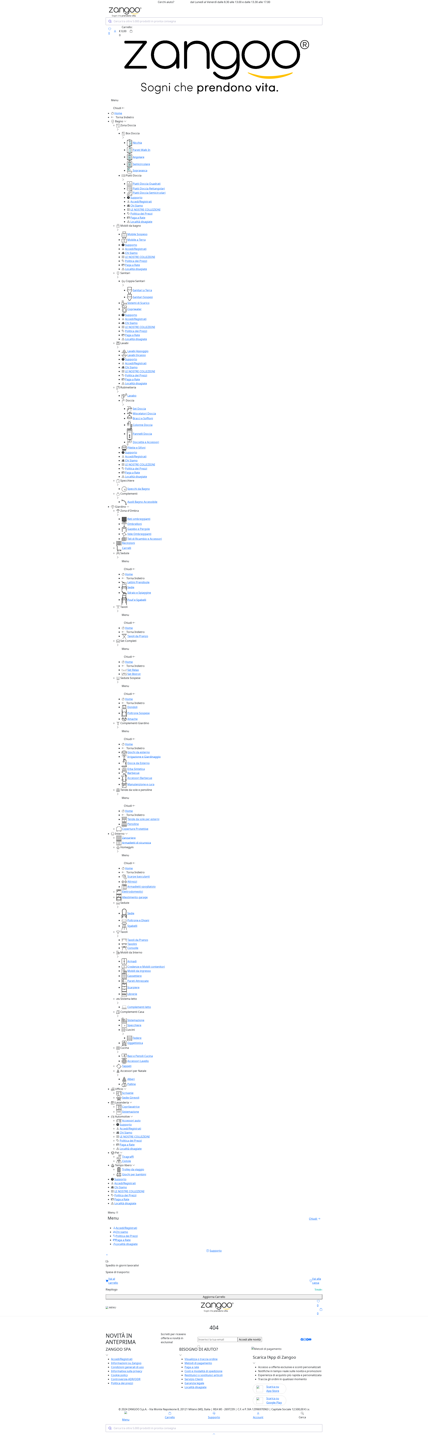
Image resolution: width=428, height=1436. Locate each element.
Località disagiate (141, 221)
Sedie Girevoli (130, 1097)
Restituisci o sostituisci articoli (204, 1375)
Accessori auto (131, 1120)
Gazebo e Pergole (138, 529)
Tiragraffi (128, 1157)
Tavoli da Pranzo (137, 636)
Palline (131, 1084)
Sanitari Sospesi (143, 297)
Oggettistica (135, 1043)
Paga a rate (192, 1367)
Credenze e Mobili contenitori (146, 966)
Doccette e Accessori (146, 442)
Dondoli (132, 707)
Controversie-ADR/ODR (125, 1379)
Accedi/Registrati (141, 201)
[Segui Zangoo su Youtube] (310, 1339)
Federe (137, 1038)
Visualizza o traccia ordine (201, 1359)
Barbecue (133, 773)
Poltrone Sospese (138, 713)
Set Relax (133, 670)
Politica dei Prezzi (141, 213)
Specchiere (134, 1025)
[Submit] (110, 21)
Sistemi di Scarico (138, 303)
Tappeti (126, 1066)
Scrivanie (127, 1093)
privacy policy (252, 1346)
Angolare (138, 157)
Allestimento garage (135, 897)
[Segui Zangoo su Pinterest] (307, 1339)
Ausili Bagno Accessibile (142, 502)
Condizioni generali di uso (127, 1367)
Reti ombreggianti (138, 519)
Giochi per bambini (134, 1174)
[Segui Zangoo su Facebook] (302, 1339)
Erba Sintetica (136, 769)
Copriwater (134, 309)
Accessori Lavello (138, 1061)
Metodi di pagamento (198, 1363)
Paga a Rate (137, 217)
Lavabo (131, 395)
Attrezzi (132, 882)
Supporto (136, 197)
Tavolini (132, 944)
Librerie (132, 994)
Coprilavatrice (131, 1106)
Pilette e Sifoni (136, 447)
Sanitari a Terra (142, 290)
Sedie (130, 587)
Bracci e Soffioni (143, 418)
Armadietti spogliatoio (141, 887)
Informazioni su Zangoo (126, 1363)
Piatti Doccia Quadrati (146, 184)
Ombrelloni (134, 524)
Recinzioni (128, 543)
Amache (132, 719)
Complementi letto (139, 1007)
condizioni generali (226, 1346)
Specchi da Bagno (138, 489)
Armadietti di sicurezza (136, 842)
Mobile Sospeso (137, 234)
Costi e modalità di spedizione (203, 1371)
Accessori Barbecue (139, 778)
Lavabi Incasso (136, 355)
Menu (112, 1212)
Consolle (132, 948)
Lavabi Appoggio (137, 351)
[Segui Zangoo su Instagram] (304, 1339)
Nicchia (137, 143)
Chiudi (117, 108)
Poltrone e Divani (138, 920)
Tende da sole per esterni (143, 819)
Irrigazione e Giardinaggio (144, 756)
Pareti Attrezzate (138, 981)
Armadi (132, 961)
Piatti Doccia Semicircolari (149, 193)
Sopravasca (140, 170)
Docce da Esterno (138, 763)
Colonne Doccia (142, 425)
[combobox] (214, 21)
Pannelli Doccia (142, 434)
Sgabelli (132, 926)
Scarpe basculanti (138, 876)
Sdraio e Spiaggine (139, 592)
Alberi (131, 1079)
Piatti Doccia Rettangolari (149, 188)
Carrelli (126, 548)
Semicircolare (141, 164)
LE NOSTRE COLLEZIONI (145, 209)
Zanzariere (129, 838)
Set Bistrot (134, 674)
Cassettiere (134, 976)
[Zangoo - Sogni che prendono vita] (216, 1307)
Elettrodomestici (132, 892)
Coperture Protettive (135, 829)
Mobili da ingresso (139, 971)
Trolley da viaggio (133, 1169)
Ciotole (126, 1161)
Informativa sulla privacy (126, 1371)
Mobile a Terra (136, 240)
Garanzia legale (194, 1383)
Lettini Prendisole (138, 582)
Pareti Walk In (141, 150)
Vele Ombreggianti (139, 534)
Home (118, 113)
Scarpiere (133, 987)
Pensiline (133, 824)
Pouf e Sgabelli (136, 599)
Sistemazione (135, 1020)
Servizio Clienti (194, 1379)
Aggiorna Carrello (214, 1297)
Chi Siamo (136, 205)
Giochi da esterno (138, 752)
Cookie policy (119, 1375)
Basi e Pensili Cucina (140, 1056)
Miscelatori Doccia (144, 413)
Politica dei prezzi (122, 1383)
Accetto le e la (231, 1346)
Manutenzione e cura (140, 784)
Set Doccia (139, 408)
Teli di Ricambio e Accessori (144, 539)
